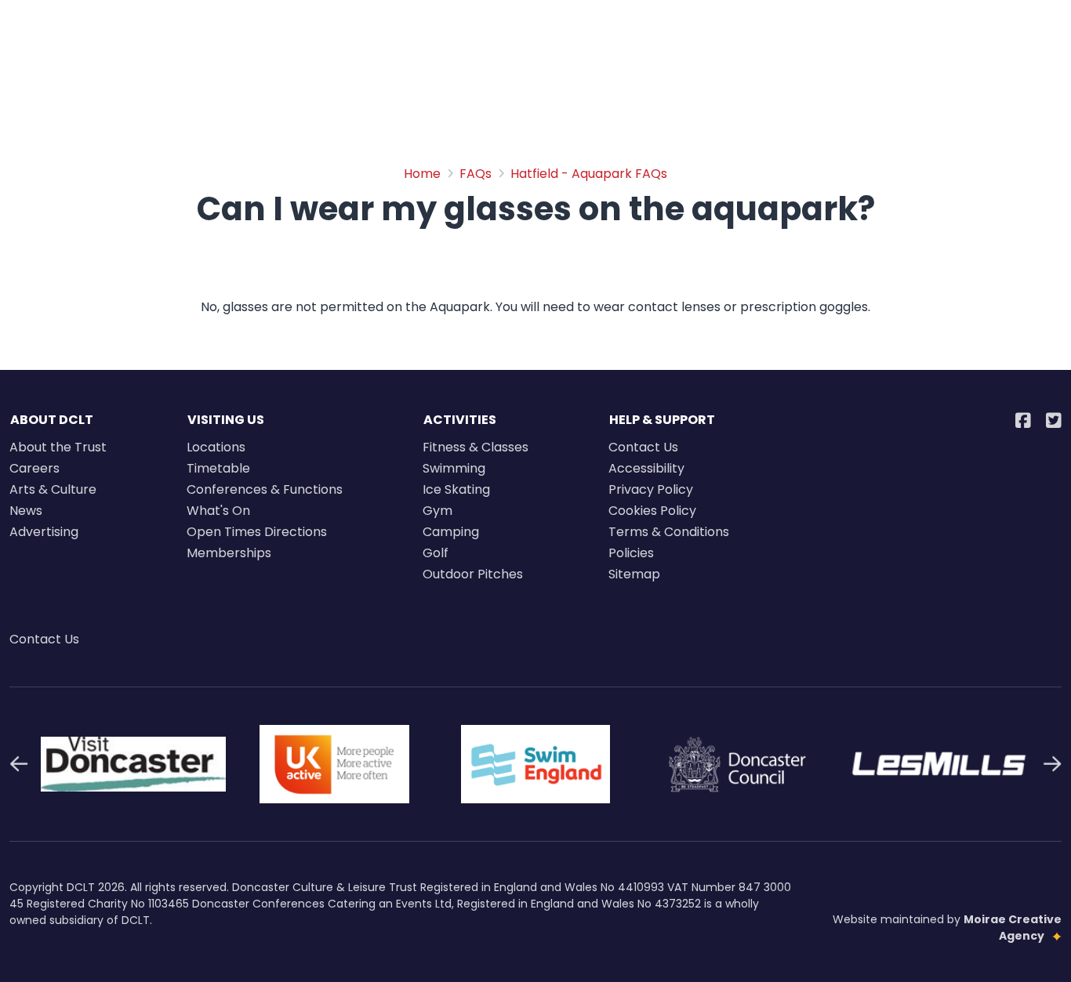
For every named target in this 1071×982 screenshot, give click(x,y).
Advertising (43, 532)
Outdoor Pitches (473, 574)
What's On (218, 511)
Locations (216, 447)
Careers (34, 468)
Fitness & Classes (475, 447)
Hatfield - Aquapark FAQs (588, 174)
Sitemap (634, 574)
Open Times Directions (257, 532)
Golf (435, 553)
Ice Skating (456, 489)
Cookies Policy (652, 511)
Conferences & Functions (265, 489)
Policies (631, 553)
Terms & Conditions (668, 532)
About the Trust (58, 447)
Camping (451, 532)
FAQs (475, 174)
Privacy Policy (650, 489)
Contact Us (643, 447)
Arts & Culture (52, 489)
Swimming (454, 468)
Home (422, 174)
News (25, 511)
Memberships (229, 553)
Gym (437, 511)
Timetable (218, 468)
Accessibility (646, 468)
